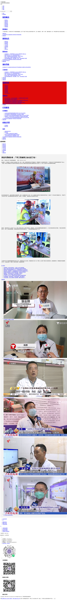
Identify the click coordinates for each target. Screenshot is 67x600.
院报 (3, 151)
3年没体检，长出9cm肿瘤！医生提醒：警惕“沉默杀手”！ (14, 277)
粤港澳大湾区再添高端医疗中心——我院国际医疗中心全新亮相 (15, 269)
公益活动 (6, 45)
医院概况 (4, 14)
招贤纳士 (4, 137)
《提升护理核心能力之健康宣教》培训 (12, 135)
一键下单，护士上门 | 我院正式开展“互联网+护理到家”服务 (15, 275)
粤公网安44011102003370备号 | (7, 598)
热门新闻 (3, 265)
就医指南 (9, 34)
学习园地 (6, 87)
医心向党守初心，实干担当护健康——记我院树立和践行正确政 (16, 98)
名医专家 (4, 77)
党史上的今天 (7, 93)
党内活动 (6, 89)
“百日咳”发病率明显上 (9, 515)
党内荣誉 (6, 92)
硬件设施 (6, 24)
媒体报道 (6, 43)
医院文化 (6, 22)
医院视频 (6, 46)
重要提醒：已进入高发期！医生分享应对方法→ (13, 274)
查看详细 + (5, 33)
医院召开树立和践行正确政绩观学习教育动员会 (13, 101)
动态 (4, 129)
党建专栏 (4, 79)
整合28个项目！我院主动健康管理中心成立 (13, 57)
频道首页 (4, 143)
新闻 (3, 7)
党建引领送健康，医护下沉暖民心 (11, 99)
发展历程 (6, 21)
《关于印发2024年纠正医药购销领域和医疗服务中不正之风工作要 (17, 117)
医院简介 (6, 20)
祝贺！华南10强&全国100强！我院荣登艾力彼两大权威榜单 (15, 268)
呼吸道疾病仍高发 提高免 (9, 397)
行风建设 (4, 104)
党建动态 (5, 95)
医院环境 (6, 25)
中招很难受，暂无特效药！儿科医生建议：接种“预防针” (14, 276)
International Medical (6, 60)
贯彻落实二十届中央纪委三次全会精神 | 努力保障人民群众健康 (16, 116)
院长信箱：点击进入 (6, 543)
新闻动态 (4, 35)
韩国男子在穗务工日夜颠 (9, 319)
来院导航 (19, 34)
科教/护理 (4, 119)
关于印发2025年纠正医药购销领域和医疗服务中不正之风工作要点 (17, 115)
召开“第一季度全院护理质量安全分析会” (12, 134)
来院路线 (6, 26)
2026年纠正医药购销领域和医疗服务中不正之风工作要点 (15, 113)
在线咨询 (5, 34)
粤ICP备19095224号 (16, 598)
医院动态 (6, 41)
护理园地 (6, 125)
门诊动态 (5, 69)
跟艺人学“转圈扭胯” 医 (9, 436)
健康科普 (6, 49)
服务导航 (4, 61)
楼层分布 (24, 67)
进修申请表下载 (7, 131)
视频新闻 (3, 279)
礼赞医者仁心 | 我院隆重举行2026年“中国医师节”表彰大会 (15, 72)
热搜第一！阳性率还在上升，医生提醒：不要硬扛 (13, 273)
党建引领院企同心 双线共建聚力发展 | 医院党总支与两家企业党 (16, 100)
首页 (3, 13)
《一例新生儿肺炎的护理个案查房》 (11, 133)
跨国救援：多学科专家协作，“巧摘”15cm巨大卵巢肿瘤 (14, 267)
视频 (3, 9)
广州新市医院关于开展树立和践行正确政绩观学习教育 (15, 102)
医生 (3, 8)
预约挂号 (14, 34)
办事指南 (6, 88)
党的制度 (6, 86)
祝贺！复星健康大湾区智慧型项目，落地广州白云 (14, 56)
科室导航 (4, 78)
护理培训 (6, 132)
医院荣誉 (6, 23)
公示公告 (6, 44)
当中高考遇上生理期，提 (9, 358)
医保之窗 (14, 67)
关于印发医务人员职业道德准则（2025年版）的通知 (14, 114)
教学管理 (6, 126)
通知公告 (6, 85)
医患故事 (6, 42)
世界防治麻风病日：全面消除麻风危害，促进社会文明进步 (15, 272)
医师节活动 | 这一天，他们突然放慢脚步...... (13, 55)
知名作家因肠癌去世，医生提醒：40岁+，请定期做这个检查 (16, 58)
